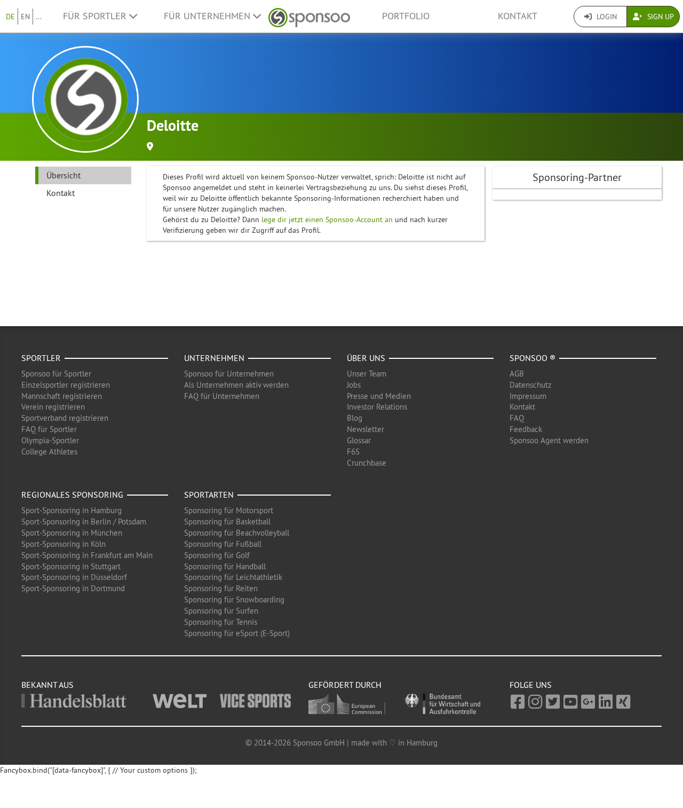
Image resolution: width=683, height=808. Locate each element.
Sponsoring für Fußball (222, 544)
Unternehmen (214, 357)
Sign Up (659, 16)
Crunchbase (366, 463)
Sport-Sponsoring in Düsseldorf (74, 577)
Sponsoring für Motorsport (228, 510)
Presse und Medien (379, 396)
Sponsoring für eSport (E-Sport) (237, 633)
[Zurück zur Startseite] (309, 16)
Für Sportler (96, 16)
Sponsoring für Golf (217, 555)
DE (10, 16)
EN (25, 16)
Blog (354, 418)
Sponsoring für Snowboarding (234, 599)
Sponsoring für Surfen (221, 611)
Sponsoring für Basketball (227, 521)
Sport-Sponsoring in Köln (63, 544)
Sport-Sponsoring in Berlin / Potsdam (83, 521)
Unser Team (366, 373)
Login (605, 16)
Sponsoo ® (532, 357)
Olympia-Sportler (50, 440)
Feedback (526, 429)
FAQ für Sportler (49, 429)
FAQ (517, 418)
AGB (517, 373)
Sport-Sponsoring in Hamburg (71, 510)
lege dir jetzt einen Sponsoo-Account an (327, 219)
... (39, 16)
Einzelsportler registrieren (65, 385)
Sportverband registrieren (64, 418)
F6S (353, 451)
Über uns (366, 357)
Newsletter (365, 429)
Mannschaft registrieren (61, 396)
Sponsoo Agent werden (549, 440)
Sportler (41, 357)
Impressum (528, 396)
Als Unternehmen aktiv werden (236, 385)
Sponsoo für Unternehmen (229, 373)
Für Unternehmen (208, 16)
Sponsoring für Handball (225, 566)
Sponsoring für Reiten (221, 588)
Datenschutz (531, 385)
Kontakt (517, 16)
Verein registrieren (53, 407)
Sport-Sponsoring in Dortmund (73, 588)
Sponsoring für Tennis (220, 622)
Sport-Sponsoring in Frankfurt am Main (87, 555)
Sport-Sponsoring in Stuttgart (71, 566)
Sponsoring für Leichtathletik (233, 577)
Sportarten (209, 494)
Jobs (354, 385)
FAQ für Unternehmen (221, 396)
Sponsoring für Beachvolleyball (236, 533)
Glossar (359, 440)
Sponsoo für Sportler (56, 373)
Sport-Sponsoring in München (71, 533)
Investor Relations (377, 407)
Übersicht (63, 175)
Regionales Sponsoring (72, 494)
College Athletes (49, 451)
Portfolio (406, 16)
